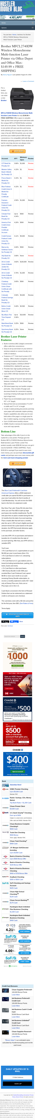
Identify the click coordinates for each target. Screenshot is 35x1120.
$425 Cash (14, 888)
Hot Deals (10, 626)
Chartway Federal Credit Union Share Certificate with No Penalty (7, 286)
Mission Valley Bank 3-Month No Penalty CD (7, 172)
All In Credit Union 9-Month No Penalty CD (7, 275)
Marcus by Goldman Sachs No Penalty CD (7, 249)
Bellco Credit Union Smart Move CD (6, 308)
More (21, 621)
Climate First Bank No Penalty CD (6, 216)
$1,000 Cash (14, 912)
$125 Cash (14, 897)
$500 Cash (14, 829)
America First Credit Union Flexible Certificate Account (6, 227)
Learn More (16, 995)
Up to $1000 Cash (16, 853)
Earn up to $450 (15, 815)
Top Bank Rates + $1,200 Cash (20, 803)
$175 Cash (14, 903)
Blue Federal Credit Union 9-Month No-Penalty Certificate (7, 191)
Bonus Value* (10, 1040)
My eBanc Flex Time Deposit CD (7, 317)
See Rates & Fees (26, 603)
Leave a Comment (28, 81)
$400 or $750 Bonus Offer (19, 873)
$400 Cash (14, 843)
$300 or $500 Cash (16, 879)
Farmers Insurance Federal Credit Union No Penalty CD (6, 205)
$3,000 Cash (14, 809)
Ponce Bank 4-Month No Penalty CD (7, 180)
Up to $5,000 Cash (16, 791)
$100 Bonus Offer (16, 865)
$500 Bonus (14, 835)
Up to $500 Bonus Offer (18, 859)
